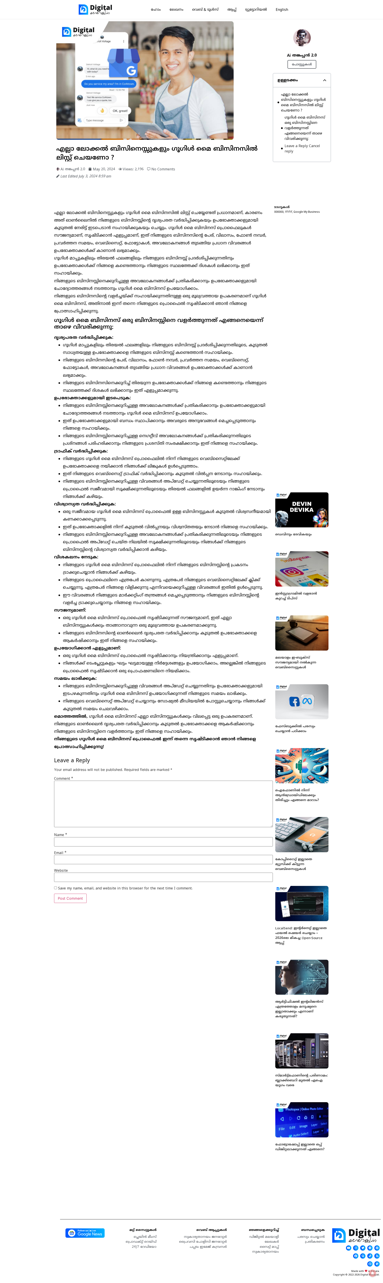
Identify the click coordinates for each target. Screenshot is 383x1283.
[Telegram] (370, 1248)
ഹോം (156, 9)
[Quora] (362, 1256)
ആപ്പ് (231, 9)
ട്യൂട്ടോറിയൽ (256, 9)
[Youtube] (348, 1248)
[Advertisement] (134, 193)
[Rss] (377, 1256)
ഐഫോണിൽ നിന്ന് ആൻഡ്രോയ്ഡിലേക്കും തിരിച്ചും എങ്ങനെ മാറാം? (297, 795)
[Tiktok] (370, 1256)
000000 (278, 212)
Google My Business (306, 212)
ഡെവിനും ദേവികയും (293, 534)
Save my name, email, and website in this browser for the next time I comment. (125, 888)
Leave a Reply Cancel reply (302, 148)
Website (61, 870)
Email (60, 852)
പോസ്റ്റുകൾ (302, 64)
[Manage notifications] (372, 1273)
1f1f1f (288, 212)
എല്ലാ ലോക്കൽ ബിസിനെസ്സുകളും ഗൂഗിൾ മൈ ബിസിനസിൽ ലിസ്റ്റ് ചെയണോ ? (303, 102)
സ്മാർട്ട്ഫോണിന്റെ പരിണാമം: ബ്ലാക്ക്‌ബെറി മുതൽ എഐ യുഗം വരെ (301, 1080)
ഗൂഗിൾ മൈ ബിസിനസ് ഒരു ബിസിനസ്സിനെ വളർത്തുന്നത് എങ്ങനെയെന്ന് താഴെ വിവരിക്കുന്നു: (305, 128)
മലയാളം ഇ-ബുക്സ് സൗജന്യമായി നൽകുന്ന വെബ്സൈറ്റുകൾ (295, 662)
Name (60, 834)
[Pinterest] (377, 1248)
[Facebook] (355, 1256)
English (282, 9)
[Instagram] (355, 1248)
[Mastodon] (377, 1264)
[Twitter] (362, 1248)
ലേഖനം (176, 9)
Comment (63, 778)
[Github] (370, 1264)
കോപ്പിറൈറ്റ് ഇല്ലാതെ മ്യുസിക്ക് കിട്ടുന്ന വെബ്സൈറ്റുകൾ (293, 864)
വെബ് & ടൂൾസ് (205, 9)
